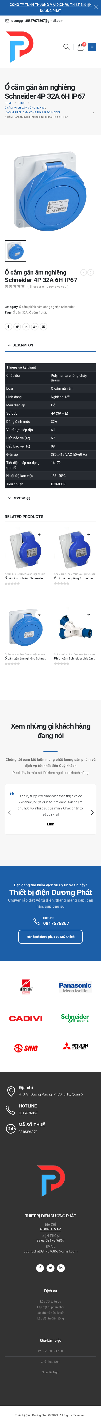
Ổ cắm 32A (20, 312)
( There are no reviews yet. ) (47, 286)
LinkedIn (26, 326)
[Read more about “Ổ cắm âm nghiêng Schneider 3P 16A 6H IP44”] (39, 534)
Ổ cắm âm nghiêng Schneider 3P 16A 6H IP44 (35, 578)
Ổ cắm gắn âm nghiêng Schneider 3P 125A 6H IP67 (38, 658)
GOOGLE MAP (50, 1229)
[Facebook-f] (40, 1268)
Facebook (8, 326)
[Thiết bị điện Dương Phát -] (19, 47)
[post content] (26, 548)
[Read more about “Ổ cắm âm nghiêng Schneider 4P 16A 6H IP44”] (88, 534)
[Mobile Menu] (92, 47)
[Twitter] (50, 1268)
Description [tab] (22, 345)
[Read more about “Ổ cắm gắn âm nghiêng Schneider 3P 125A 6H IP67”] (39, 614)
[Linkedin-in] (61, 1268)
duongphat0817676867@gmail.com (51, 1251)
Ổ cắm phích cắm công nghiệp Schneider (46, 307)
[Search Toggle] (66, 47)
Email (43, 326)
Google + (35, 326)
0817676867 (55, 1240)
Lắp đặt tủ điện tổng (50, 1318)
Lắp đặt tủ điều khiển (50, 1313)
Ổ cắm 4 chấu (38, 312)
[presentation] (8, 812)
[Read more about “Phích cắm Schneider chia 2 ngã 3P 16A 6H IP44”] (88, 614)
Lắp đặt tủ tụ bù (50, 1301)
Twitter (17, 326)
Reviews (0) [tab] (21, 498)
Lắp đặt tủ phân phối (50, 1307)
